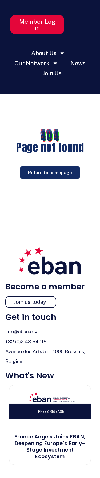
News (78, 63)
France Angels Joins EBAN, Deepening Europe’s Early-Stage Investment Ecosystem (50, 446)
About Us (44, 53)
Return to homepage (50, 172)
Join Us (52, 73)
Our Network (32, 63)
